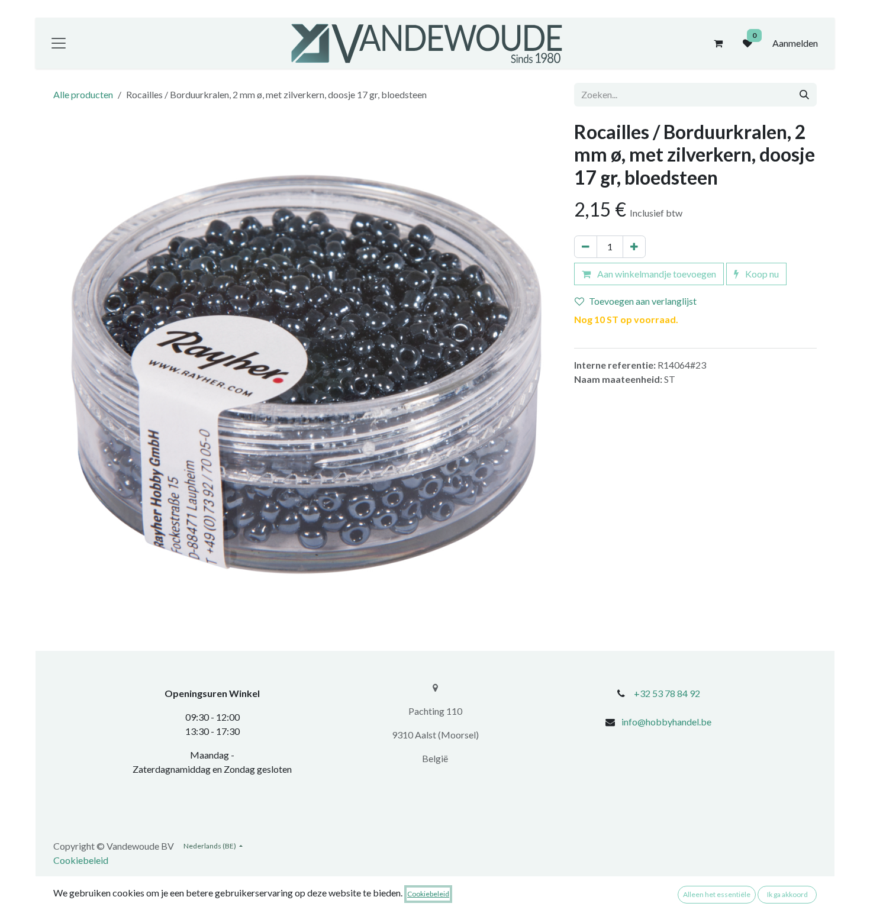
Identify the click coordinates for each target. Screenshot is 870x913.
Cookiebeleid (80, 860)
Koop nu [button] (761, 273)
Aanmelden (795, 43)
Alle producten (83, 94)
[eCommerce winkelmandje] (717, 43)
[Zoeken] (804, 95)
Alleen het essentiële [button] (716, 894)
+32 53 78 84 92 (667, 693)
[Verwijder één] (585, 246)
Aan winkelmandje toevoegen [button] (655, 273)
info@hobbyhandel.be (666, 721)
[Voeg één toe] (634, 246)
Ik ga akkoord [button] (787, 894)
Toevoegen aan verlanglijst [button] (643, 301)
